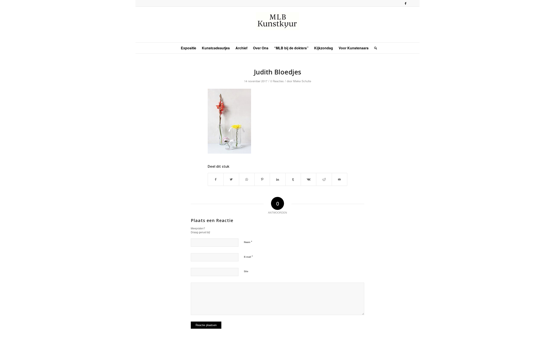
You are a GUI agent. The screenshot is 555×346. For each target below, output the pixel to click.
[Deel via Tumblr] (293, 179)
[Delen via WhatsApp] (246, 179)
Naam (248, 242)
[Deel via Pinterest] (262, 179)
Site (246, 271)
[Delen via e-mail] (339, 179)
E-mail (248, 256)
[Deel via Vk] (308, 179)
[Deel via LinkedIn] (277, 179)
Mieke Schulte (302, 81)
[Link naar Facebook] (405, 3)
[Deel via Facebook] (215, 179)
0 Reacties (277, 81)
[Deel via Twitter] (231, 179)
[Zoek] (374, 48)
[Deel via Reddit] (323, 179)
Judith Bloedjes (277, 72)
